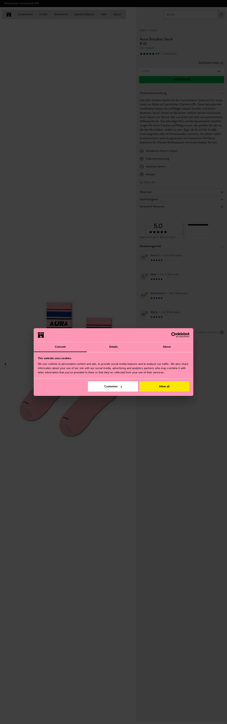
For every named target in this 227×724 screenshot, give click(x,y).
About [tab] (167, 346)
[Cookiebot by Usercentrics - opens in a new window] (173, 335)
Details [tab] (113, 346)
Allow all (164, 386)
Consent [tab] (60, 346)
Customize (111, 386)
